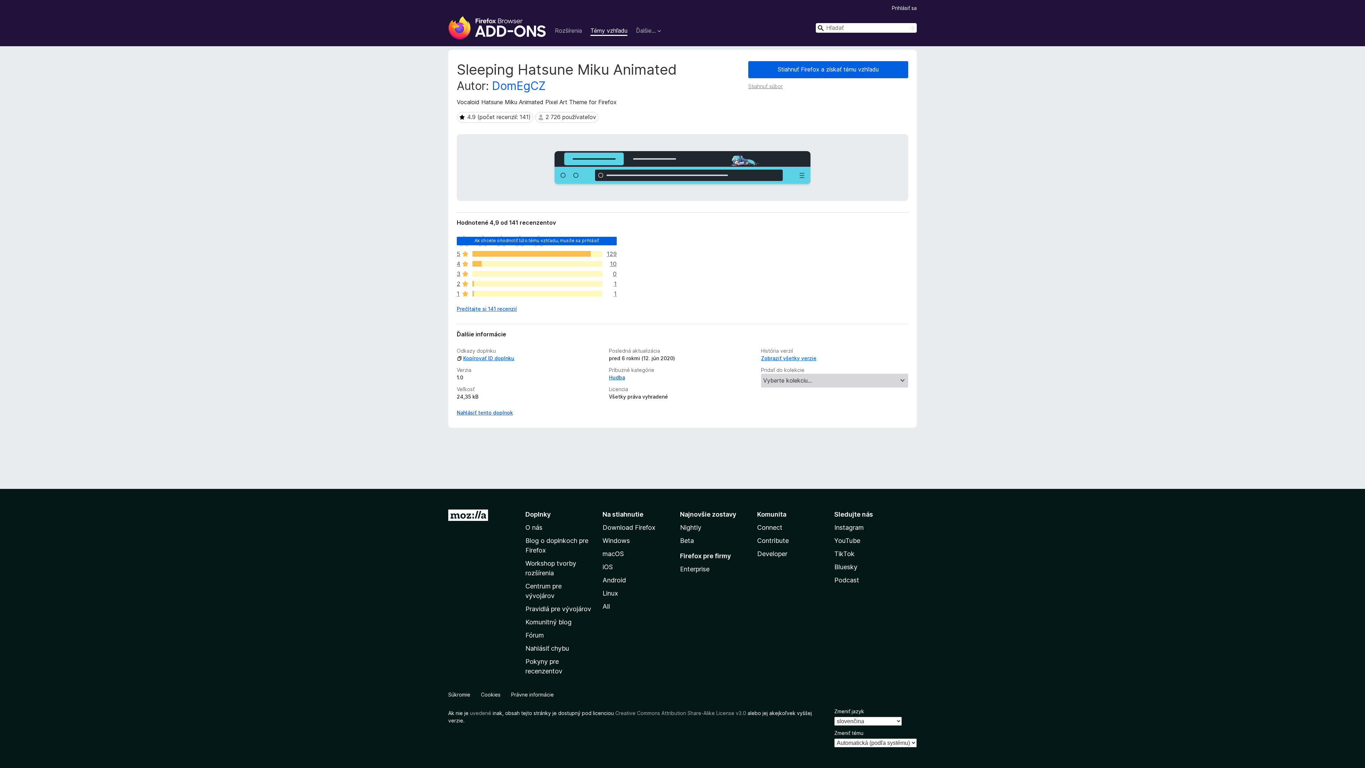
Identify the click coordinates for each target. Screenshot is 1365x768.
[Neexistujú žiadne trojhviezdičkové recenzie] (537, 274)
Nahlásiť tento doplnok (485, 413)
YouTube (847, 540)
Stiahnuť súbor (765, 86)
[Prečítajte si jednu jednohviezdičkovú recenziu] (537, 294)
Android (614, 580)
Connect (769, 527)
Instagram (849, 527)
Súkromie (459, 695)
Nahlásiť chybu (547, 648)
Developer (772, 554)
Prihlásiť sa (904, 8)
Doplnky (538, 514)
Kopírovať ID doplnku (488, 358)
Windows (616, 540)
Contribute (773, 540)
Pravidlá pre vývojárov (558, 609)
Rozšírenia (568, 30)
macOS (613, 554)
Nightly (690, 527)
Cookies (490, 695)
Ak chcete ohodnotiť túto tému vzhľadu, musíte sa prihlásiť (537, 240)
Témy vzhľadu (608, 30)
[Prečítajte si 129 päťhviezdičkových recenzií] (537, 254)
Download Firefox (629, 527)
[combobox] (866, 28)
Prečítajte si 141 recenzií (487, 309)
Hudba (617, 377)
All (606, 606)
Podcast (846, 580)
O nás (533, 527)
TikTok (844, 554)
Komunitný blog (548, 622)
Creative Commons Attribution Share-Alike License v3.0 (680, 713)
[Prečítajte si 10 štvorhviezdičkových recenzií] (537, 264)
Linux (610, 593)
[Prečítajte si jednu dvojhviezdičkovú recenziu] (537, 284)
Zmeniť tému (848, 733)
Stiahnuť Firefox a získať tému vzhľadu (828, 69)
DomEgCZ (519, 86)
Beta (687, 540)
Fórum (534, 635)
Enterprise (695, 569)
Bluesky (845, 567)
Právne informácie (532, 695)
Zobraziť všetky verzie (789, 358)
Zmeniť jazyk (849, 711)
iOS (608, 567)
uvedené (480, 713)
